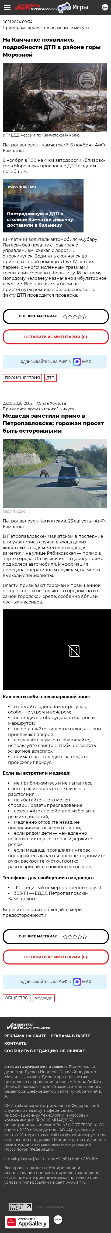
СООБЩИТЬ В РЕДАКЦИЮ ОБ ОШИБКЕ (44, 1050)
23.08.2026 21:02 (18, 403)
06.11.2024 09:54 (17, 22)
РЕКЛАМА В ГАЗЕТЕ (70, 1035)
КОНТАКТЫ (15, 1043)
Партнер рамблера (51, 1206)
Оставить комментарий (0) (55, 336)
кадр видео (14, 511)
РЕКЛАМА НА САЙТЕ (25, 1035)
